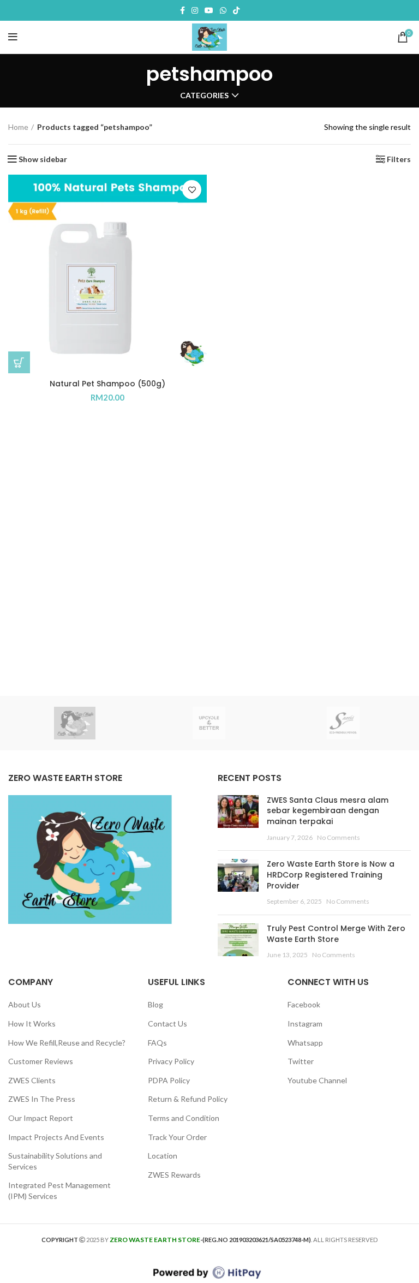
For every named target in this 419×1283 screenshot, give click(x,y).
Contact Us (167, 1023)
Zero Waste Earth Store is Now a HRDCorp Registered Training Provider (330, 874)
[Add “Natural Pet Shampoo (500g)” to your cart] (19, 362)
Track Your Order (177, 1137)
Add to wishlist (191, 189)
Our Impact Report (40, 1118)
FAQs (157, 1042)
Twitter (301, 1061)
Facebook (304, 1004)
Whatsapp (305, 1042)
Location (162, 1155)
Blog (155, 1004)
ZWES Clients (32, 1080)
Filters (399, 159)
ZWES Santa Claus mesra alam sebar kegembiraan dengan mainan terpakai (327, 811)
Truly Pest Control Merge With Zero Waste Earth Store (336, 934)
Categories (204, 95)
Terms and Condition (183, 1118)
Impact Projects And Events (56, 1137)
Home (18, 127)
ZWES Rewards (174, 1174)
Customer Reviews (40, 1061)
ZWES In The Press (41, 1098)
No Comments (338, 837)
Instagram (305, 1023)
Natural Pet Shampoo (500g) (107, 383)
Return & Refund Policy (188, 1098)
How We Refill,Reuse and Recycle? (66, 1042)
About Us (24, 1004)
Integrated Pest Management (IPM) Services (59, 1190)
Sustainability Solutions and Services (55, 1161)
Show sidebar (43, 159)
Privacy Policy (171, 1061)
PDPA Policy (169, 1080)
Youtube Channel (317, 1080)
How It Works (32, 1023)
